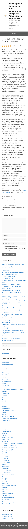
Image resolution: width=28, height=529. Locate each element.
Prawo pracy (5, 466)
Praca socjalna (6, 462)
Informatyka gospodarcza (9, 427)
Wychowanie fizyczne (8, 497)
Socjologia (5, 481)
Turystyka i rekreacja (7, 493)
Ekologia (4, 391)
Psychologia (5, 468)
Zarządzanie (5, 499)
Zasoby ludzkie (6, 504)
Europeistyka (5, 398)
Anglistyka (5, 375)
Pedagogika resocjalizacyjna (9, 447)
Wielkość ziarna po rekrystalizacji (11, 310)
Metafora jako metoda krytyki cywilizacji (13, 328)
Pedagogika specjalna (8, 449)
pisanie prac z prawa (7, 364)
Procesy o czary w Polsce (9, 276)
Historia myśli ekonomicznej (9, 418)
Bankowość (5, 379)
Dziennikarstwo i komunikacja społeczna (13, 389)
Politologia (5, 456)
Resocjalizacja (6, 479)
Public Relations (6, 470)
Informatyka (5, 425)
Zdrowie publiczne (7, 506)
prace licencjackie (7, 514)
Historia (4, 414)
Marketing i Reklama (7, 437)
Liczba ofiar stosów (7, 278)
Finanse (4, 404)
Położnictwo (5, 460)
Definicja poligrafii (7, 320)
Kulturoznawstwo (6, 431)
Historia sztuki (6, 420)
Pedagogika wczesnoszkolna (10, 452)
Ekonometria (5, 393)
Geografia (4, 406)
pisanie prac (5, 353)
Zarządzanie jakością (8, 502)
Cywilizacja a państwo (8, 340)
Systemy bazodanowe (8, 322)
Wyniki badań (5, 270)
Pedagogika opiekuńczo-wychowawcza (13, 443)
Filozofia (4, 402)
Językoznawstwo (6, 429)
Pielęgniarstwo (6, 454)
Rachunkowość (6, 472)
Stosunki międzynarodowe (9, 485)
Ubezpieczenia (6, 495)
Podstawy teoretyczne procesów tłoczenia (13, 306)
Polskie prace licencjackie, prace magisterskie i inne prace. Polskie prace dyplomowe (15, 11)
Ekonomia (4, 395)
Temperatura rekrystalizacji (9, 312)
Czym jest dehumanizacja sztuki (11, 338)
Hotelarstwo (5, 422)
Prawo (4, 464)
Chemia (4, 387)
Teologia (4, 487)
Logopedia (5, 435)
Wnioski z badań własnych (9, 268)
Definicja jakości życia (8, 318)
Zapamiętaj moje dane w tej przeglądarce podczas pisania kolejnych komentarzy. (14, 248)
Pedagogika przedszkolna (9, 445)
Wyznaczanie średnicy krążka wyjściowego (13, 300)
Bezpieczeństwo (6, 381)
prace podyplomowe (7, 518)
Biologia (4, 383)
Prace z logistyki (8, 196)
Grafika (4, 412)
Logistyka (4, 433)
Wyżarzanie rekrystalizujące (9, 308)
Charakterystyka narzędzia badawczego (13, 272)
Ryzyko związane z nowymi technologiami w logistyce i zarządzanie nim (13, 207)
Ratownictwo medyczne (8, 474)
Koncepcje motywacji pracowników (11, 290)
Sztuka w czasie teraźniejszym (10, 336)
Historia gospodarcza (8, 416)
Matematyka (5, 439)
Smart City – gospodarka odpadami (13, 203)
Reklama (4, 477)
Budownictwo (5, 385)
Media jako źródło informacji (9, 274)
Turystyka (4, 491)
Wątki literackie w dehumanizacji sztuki (12, 330)
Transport (4, 489)
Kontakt (19, 526)
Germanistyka (6, 408)
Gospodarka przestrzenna (9, 410)
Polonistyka (5, 458)
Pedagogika (5, 441)
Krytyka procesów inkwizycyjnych (11, 284)
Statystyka (5, 483)
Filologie (4, 400)
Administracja (6, 373)
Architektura (5, 377)
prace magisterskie (7, 516)
